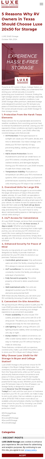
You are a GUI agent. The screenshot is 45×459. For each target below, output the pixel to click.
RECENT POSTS (13, 437)
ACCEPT (22, 455)
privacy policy (30, 450)
